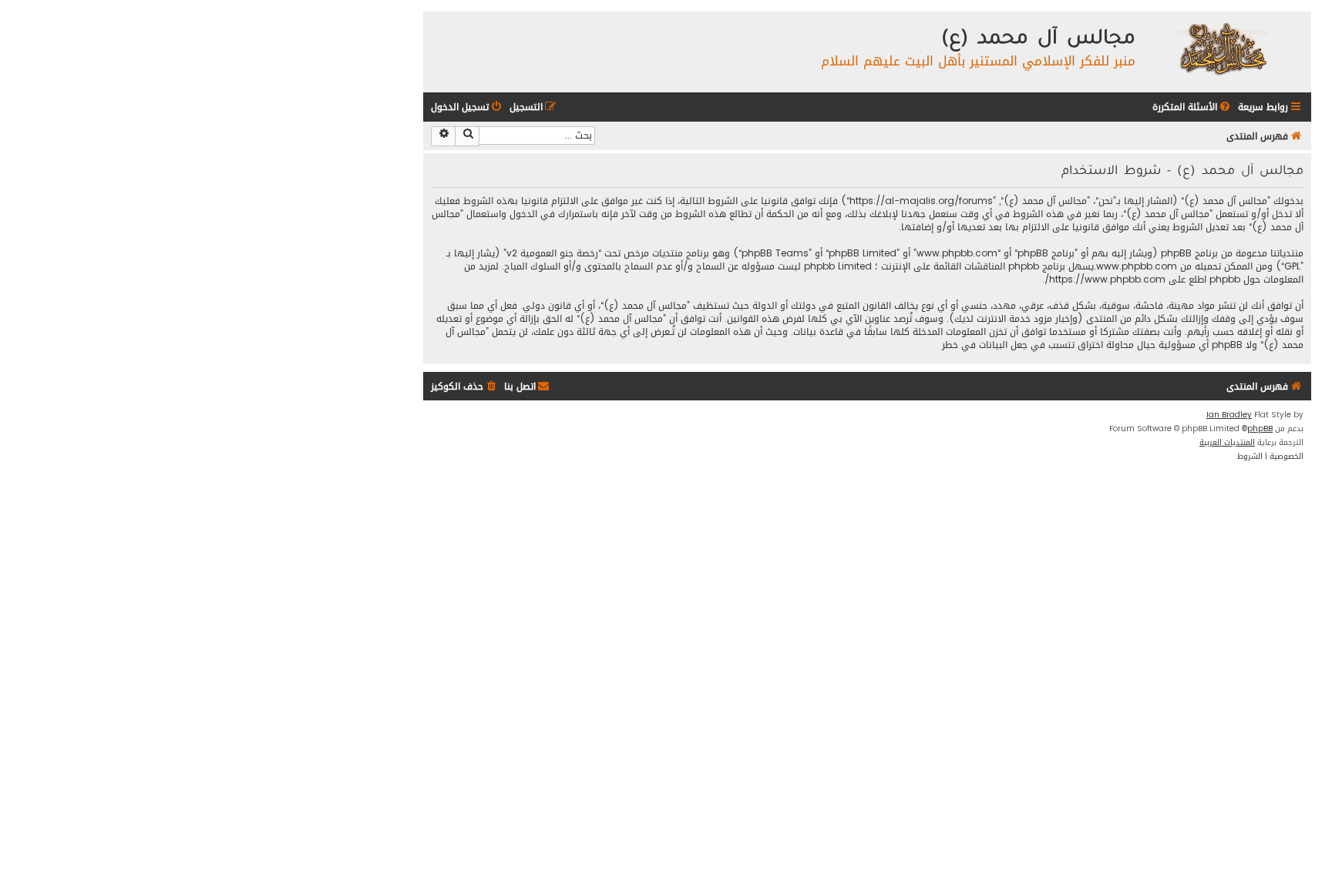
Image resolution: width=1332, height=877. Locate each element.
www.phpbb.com (1136, 266)
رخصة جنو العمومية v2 (552, 253)
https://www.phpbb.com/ (1105, 279)
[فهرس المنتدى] (1221, 48)
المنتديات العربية (1227, 443)
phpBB (1260, 429)
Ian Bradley (1229, 415)
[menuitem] (1192, 107)
